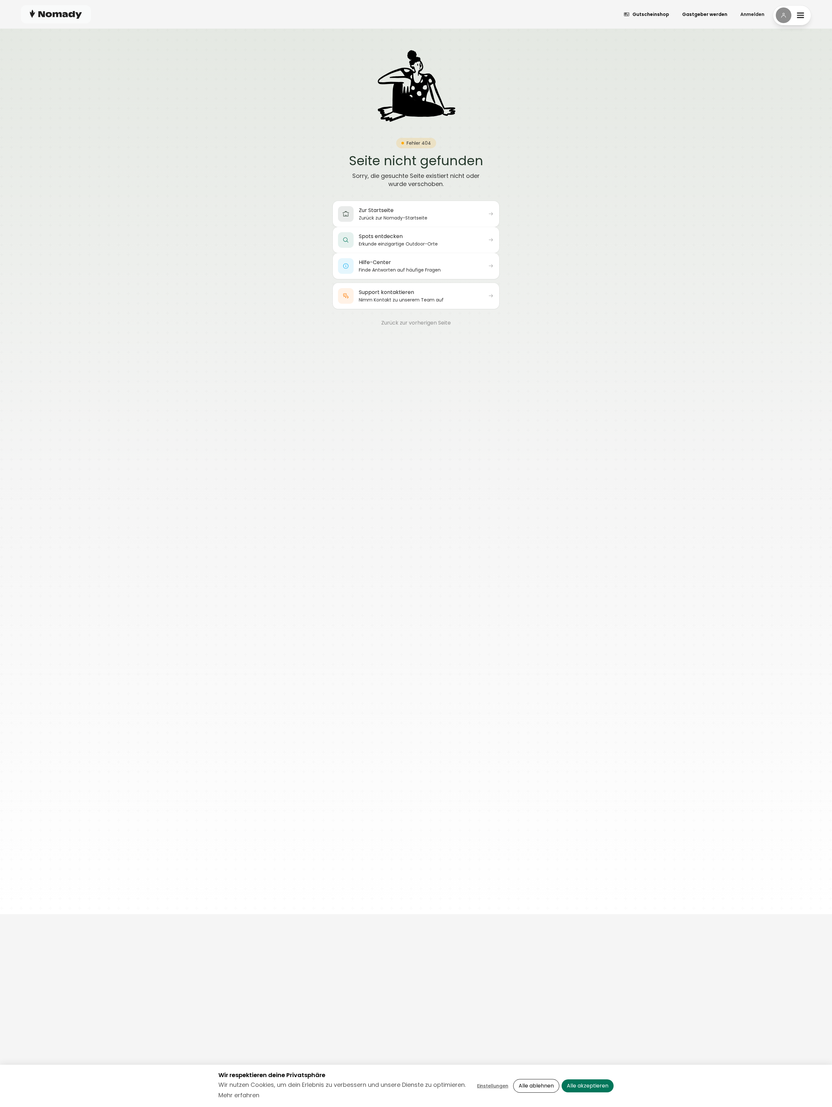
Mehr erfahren (238, 1095)
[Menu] (792, 15)
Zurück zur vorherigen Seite (416, 323)
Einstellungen (492, 1086)
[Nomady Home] (56, 14)
